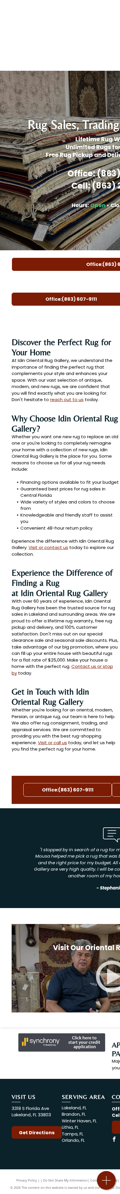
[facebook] (114, 1139)
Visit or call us (52, 743)
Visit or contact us (48, 547)
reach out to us (67, 399)
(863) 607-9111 (72, 315)
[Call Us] (106, 1183)
